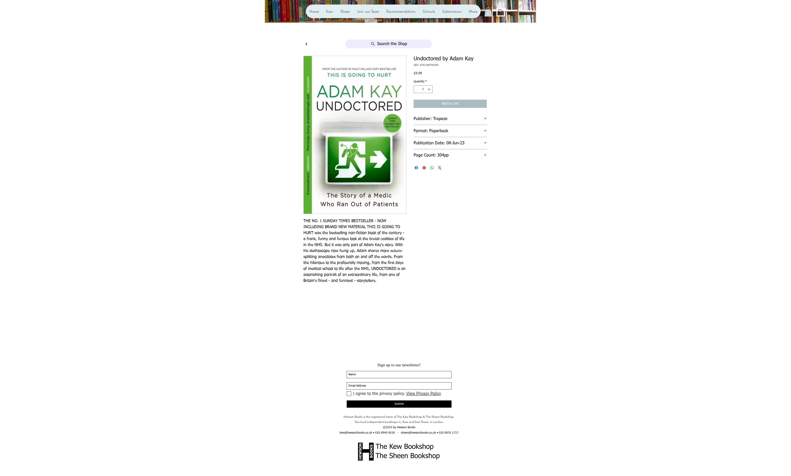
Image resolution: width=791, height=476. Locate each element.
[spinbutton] (423, 89)
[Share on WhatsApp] (431, 167)
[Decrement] (416, 89)
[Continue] (306, 44)
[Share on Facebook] (416, 167)
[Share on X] (439, 167)
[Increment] (429, 89)
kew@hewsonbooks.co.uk (356, 432)
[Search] (500, 12)
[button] (401, 11)
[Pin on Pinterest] (424, 167)
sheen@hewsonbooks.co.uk (418, 432)
